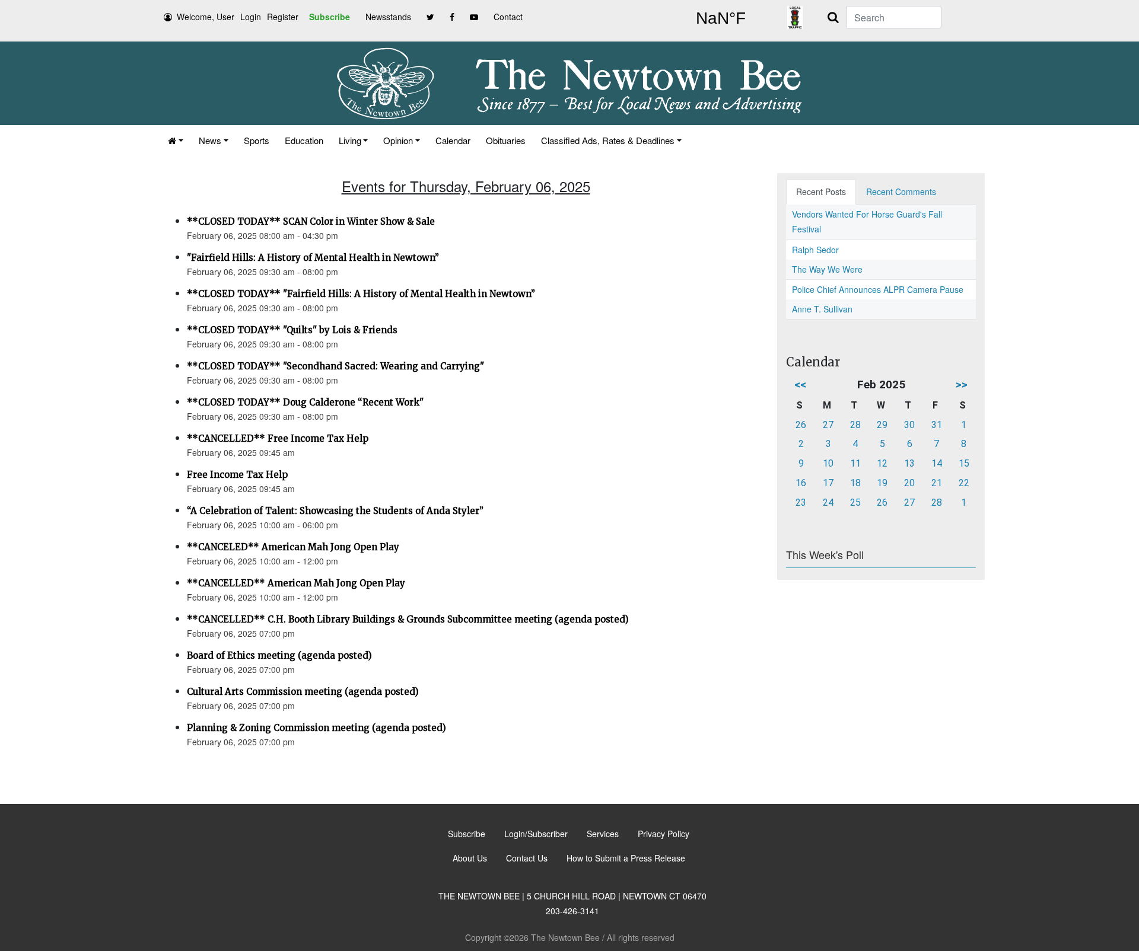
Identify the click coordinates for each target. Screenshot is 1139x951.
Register (282, 17)
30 (909, 424)
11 (855, 463)
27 (828, 424)
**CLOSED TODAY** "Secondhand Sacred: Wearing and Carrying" (335, 366)
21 (936, 483)
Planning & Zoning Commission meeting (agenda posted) (316, 727)
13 (909, 463)
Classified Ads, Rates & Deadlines (608, 140)
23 (801, 502)
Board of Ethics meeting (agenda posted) (279, 655)
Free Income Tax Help (237, 474)
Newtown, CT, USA (720, 18)
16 (801, 483)
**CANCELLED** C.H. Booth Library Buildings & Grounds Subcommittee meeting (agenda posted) (408, 619)
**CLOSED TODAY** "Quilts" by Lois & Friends (292, 330)
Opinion (398, 140)
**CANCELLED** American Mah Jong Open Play (296, 583)
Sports (256, 140)
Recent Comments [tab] (901, 191)
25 (855, 502)
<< (800, 384)
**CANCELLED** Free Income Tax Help (277, 438)
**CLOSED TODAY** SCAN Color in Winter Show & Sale (311, 221)
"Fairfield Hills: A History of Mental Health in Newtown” (313, 257)
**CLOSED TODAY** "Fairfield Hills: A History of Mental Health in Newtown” (361, 293)
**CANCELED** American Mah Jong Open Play (293, 547)
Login (250, 17)
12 (882, 463)
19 (882, 483)
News (210, 140)
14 (936, 463)
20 (909, 483)
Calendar (452, 140)
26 (801, 424)
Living (350, 140)
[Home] (175, 140)
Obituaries (506, 140)
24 (828, 502)
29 (882, 424)
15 (964, 463)
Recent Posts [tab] (821, 191)
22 (964, 483)
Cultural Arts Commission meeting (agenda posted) (303, 691)
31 (936, 424)
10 (828, 463)
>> (962, 384)
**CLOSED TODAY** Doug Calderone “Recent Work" (305, 402)
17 (828, 483)
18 (855, 483)
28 (855, 424)
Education (304, 140)
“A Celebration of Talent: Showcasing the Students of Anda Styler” (335, 510)
